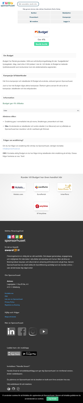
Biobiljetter (67, 13)
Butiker (34, 13)
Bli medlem (34, 21)
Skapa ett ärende (10, 317)
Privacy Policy (9, 302)
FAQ (6, 296)
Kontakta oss (9, 293)
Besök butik (41, 43)
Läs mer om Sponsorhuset (14, 299)
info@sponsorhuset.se (11, 148)
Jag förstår (52, 398)
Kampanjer (67, 17)
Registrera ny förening (12, 305)
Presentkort (34, 17)
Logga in (66, 21)
